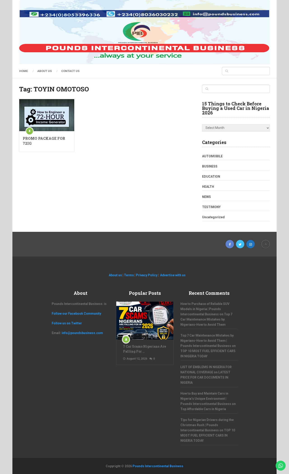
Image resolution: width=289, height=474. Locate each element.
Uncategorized (213, 217)
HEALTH (208, 186)
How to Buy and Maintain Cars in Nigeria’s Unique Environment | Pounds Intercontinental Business (205, 399)
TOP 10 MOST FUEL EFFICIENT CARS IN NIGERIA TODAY (207, 435)
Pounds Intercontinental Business (158, 466)
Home (23, 71)
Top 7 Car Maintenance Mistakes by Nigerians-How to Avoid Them (206, 319)
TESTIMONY (211, 207)
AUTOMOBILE (212, 156)
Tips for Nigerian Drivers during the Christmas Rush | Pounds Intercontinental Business (207, 425)
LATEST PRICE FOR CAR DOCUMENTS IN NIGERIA (205, 377)
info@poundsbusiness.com (82, 333)
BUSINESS (209, 166)
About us (44, 71)
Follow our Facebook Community (76, 313)
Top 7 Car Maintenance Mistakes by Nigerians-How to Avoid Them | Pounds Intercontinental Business (207, 341)
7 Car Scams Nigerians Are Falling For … (144, 348)
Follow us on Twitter (67, 323)
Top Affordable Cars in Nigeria (203, 409)
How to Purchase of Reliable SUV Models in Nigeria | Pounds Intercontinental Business (204, 309)
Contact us (70, 71)
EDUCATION (211, 176)
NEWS (206, 197)
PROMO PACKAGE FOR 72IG (44, 141)
